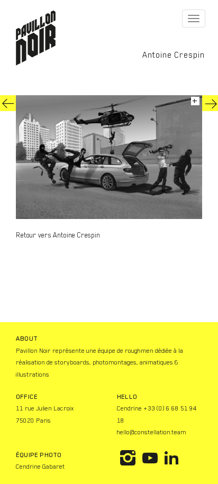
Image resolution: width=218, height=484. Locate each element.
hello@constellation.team (151, 432)
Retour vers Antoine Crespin (58, 235)
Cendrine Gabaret (40, 466)
